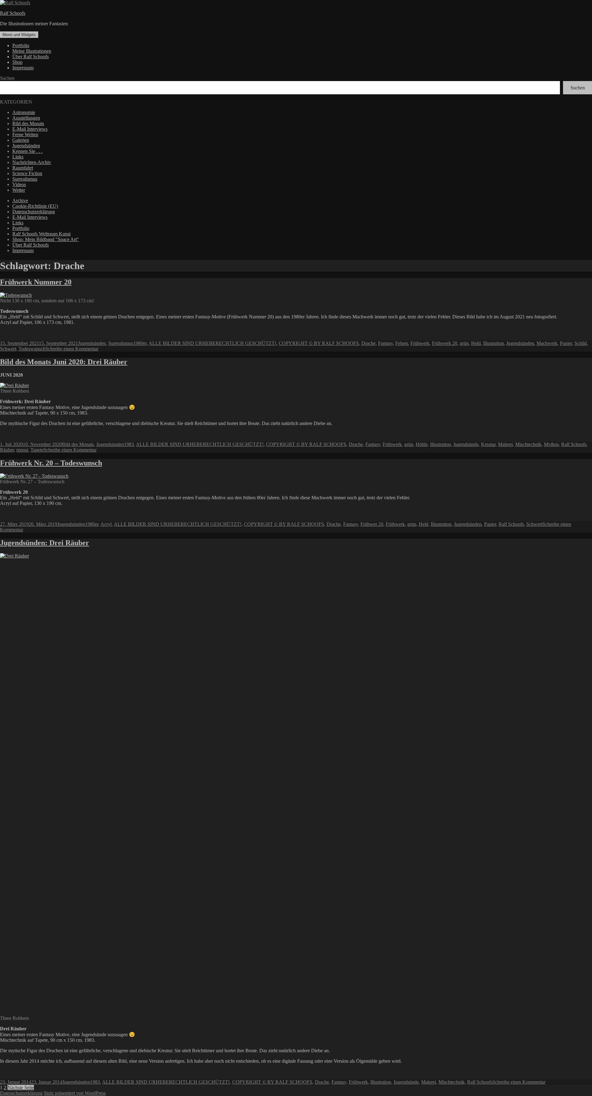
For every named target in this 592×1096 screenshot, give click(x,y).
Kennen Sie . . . (27, 151)
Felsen (401, 343)
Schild (580, 343)
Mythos (551, 444)
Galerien (20, 140)
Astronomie (23, 112)
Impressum (23, 67)
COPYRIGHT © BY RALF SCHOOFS (319, 343)
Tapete (37, 449)
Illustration (493, 343)
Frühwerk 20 (444, 343)
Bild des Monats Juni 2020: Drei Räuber (63, 362)
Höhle (422, 444)
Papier (566, 343)
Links (17, 156)
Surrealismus (24, 179)
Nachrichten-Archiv (31, 162)
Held (476, 343)
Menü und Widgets (19, 34)
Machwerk (546, 343)
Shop (17, 62)
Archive (20, 200)
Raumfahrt (22, 167)
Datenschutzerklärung (33, 211)
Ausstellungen (26, 118)
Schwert (8, 348)
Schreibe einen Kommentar (71, 348)
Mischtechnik (528, 444)
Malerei (505, 444)
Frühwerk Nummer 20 (36, 282)
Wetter (18, 190)
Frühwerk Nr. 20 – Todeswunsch (51, 463)
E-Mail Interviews (29, 129)
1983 (129, 444)
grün (464, 343)
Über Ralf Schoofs (30, 56)
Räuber (7, 449)
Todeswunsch (31, 348)
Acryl (106, 524)
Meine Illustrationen (31, 51)
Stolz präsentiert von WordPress (75, 1093)
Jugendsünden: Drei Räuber (44, 543)
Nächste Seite (20, 1087)
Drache (368, 343)
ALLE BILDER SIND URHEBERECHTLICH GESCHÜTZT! (212, 343)
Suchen (7, 78)
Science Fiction (27, 173)
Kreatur (488, 444)
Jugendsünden (26, 145)
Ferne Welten (25, 134)
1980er (139, 343)
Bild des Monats (28, 123)
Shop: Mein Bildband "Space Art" (45, 239)
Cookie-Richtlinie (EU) (35, 206)
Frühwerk (420, 343)
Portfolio (20, 45)
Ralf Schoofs (12, 13)
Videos (19, 184)
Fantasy (385, 343)
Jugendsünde (466, 444)
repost (22, 449)
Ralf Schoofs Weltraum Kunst (41, 233)
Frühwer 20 (371, 524)
